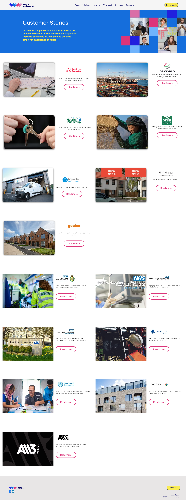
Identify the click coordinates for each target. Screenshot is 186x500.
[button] (118, 5)
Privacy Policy (175, 495)
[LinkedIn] (13, 491)
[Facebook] (10, 491)
